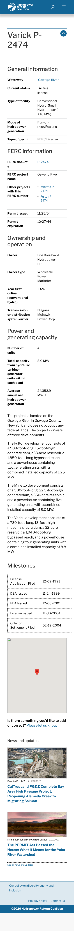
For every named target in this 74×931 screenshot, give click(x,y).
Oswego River (48, 80)
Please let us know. (42, 725)
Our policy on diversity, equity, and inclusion (31, 888)
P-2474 (43, 162)
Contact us (57, 900)
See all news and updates (20, 864)
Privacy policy (37, 900)
